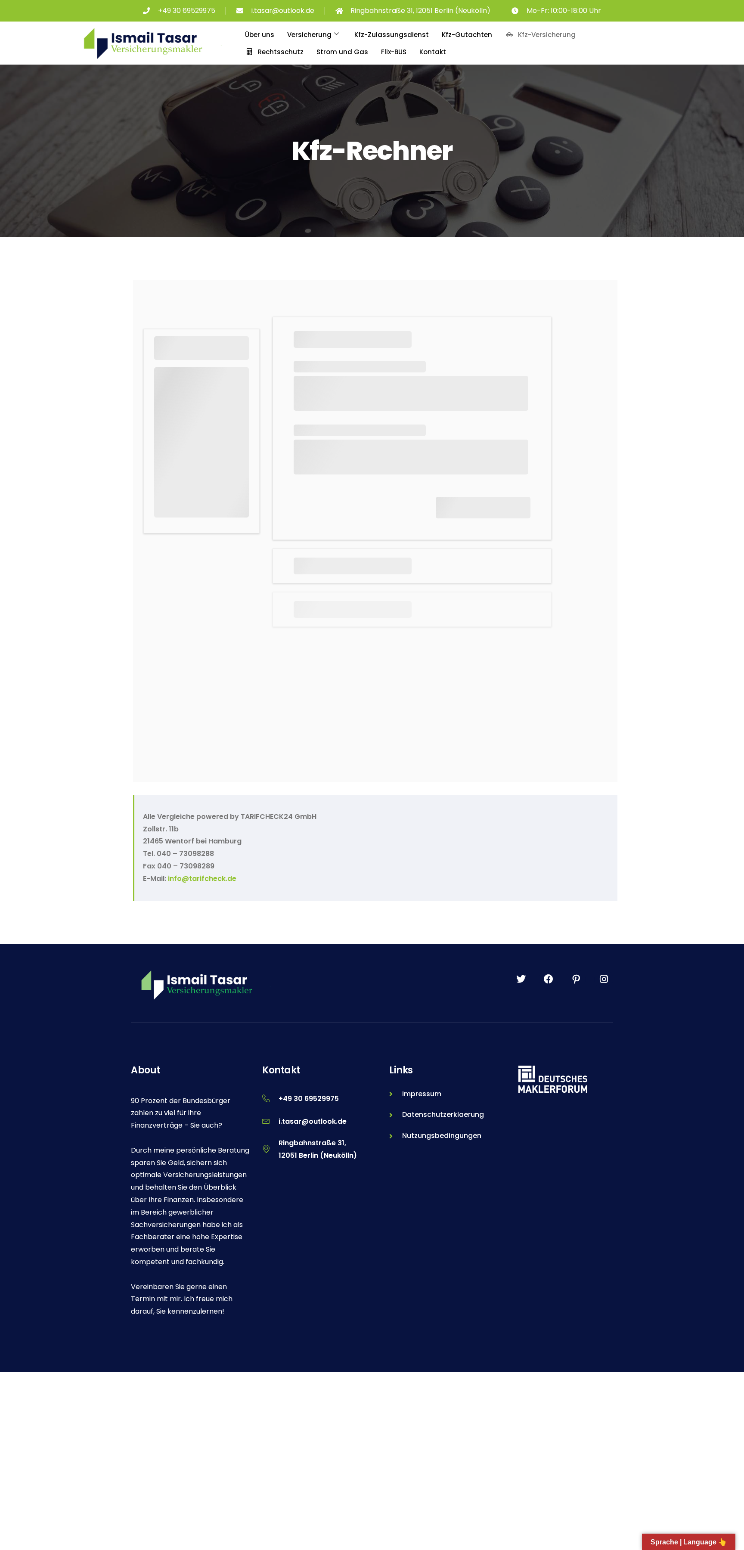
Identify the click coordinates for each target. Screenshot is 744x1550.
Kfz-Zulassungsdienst (391, 34)
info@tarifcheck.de (202, 879)
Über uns (259, 34)
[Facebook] (548, 979)
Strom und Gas (342, 51)
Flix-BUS (393, 51)
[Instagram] (603, 979)
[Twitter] (521, 979)
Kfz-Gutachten (467, 34)
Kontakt (432, 51)
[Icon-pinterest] (576, 979)
